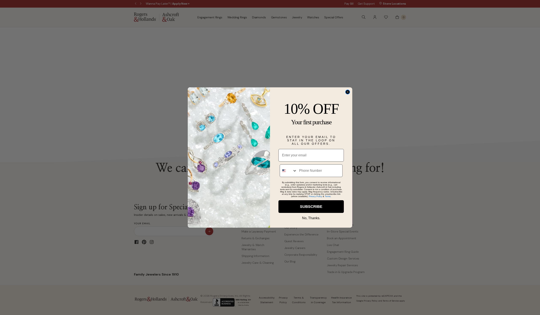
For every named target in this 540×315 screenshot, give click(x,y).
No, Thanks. (311, 218)
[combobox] (288, 171)
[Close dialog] (348, 92)
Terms (328, 196)
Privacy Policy (315, 196)
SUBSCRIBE (311, 206)
